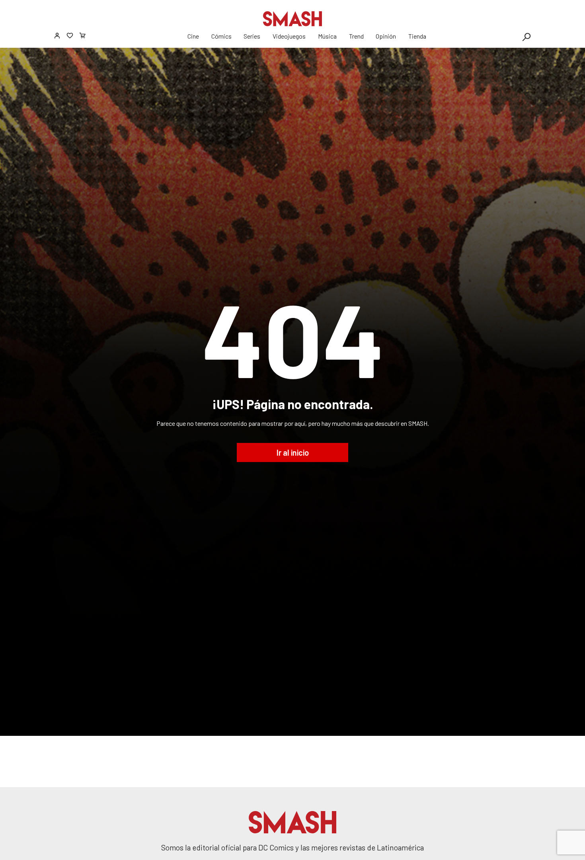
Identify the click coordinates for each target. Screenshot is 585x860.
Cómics (221, 36)
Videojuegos (289, 36)
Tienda (417, 36)
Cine (193, 36)
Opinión (386, 36)
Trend (356, 36)
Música (327, 36)
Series (252, 36)
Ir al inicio (293, 452)
